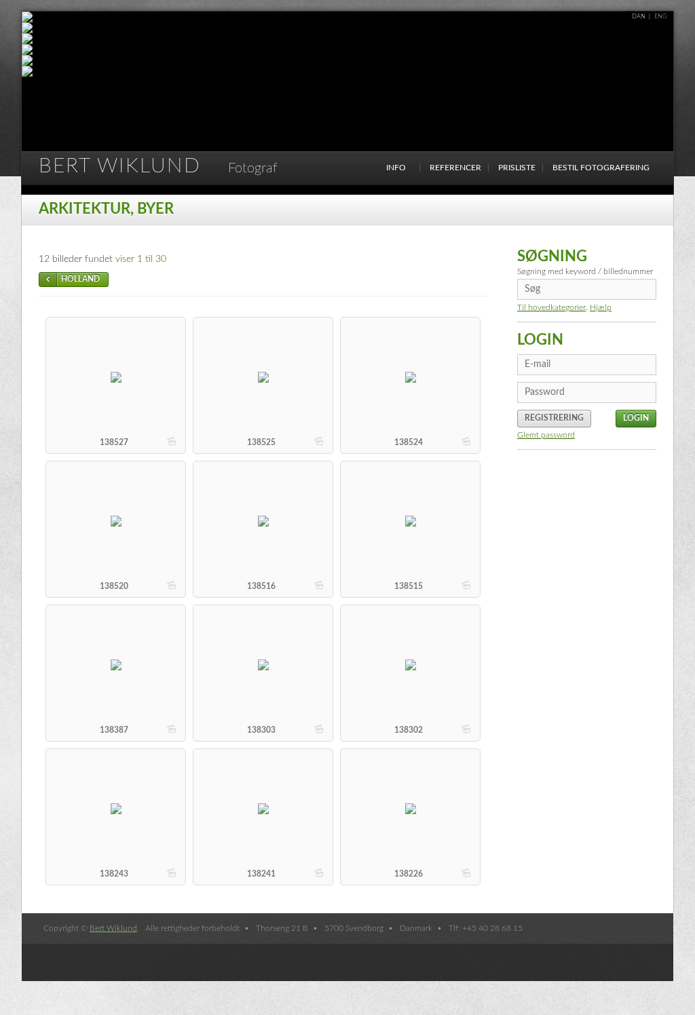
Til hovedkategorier (551, 307)
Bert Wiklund (158, 166)
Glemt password (546, 435)
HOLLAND (80, 279)
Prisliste (517, 168)
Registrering (554, 418)
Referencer (455, 168)
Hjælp (601, 307)
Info (396, 168)
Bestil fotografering (601, 168)
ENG (660, 17)
